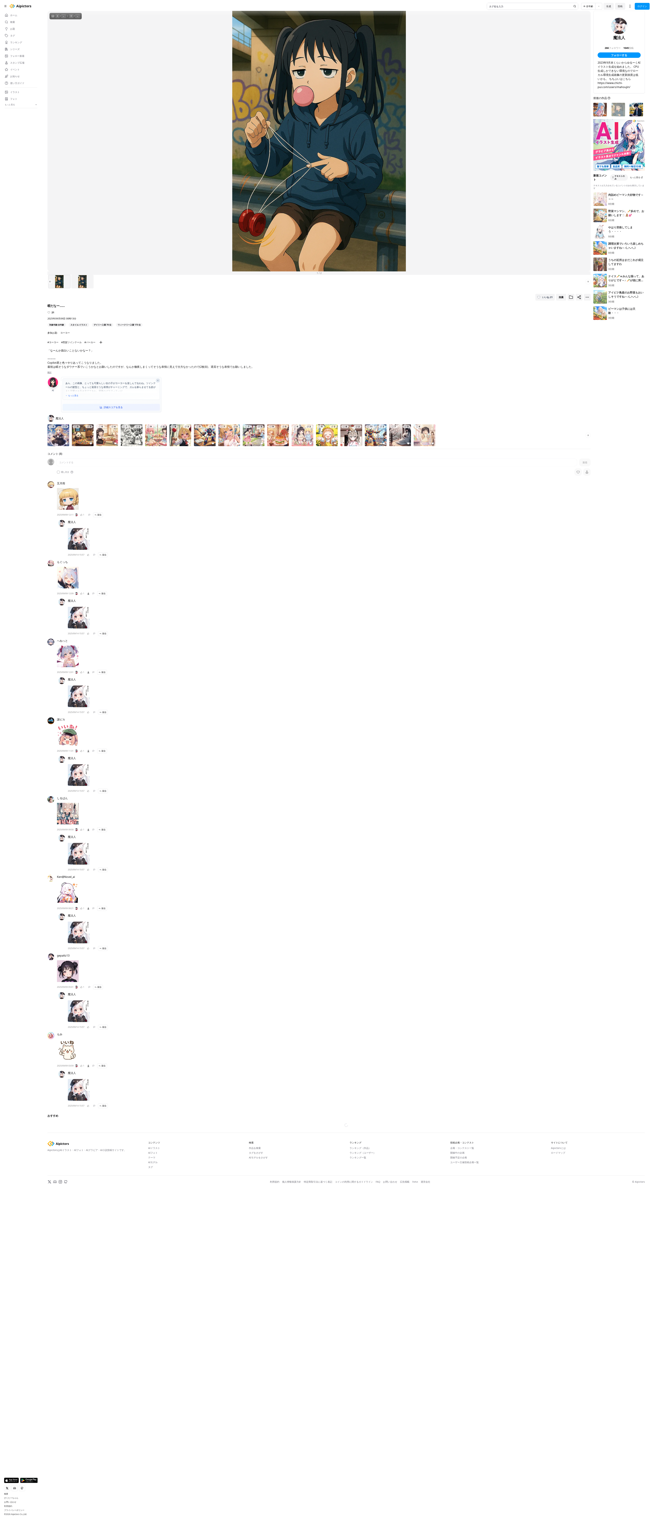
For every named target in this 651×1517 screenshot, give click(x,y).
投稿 (620, 6)
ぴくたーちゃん (11, 1498)
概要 (6, 1494)
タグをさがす (256, 1255)
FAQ (378, 1284)
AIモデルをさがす (258, 1260)
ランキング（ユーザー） (363, 1255)
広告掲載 (404, 1284)
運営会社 (425, 1284)
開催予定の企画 (458, 1260)
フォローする (619, 55)
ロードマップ (558, 1255)
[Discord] (55, 1284)
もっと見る (73, 395)
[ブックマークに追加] (571, 297)
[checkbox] (58, 472)
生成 (608, 6)
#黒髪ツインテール (71, 342)
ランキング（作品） (360, 1250)
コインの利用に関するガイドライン (354, 1284)
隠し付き (65, 472)
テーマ (151, 1260)
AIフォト (153, 1255)
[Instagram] (60, 1284)
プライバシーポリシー (14, 1510)
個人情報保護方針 (291, 1284)
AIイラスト (154, 1250)
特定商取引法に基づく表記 (318, 1284)
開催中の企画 (457, 1255)
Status (415, 1284)
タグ (150, 1269)
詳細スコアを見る (113, 407)
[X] (49, 1284)
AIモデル (153, 1264)
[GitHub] (66, 1284)
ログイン (642, 6)
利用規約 (8, 1506)
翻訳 (49, 372)
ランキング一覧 (358, 1260)
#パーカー (89, 342)
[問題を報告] (89, 514)
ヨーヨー (65, 332)
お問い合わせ (10, 1502)
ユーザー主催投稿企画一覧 (464, 1264)
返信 (99, 514)
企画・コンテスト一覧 (462, 1250)
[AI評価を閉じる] (158, 380)
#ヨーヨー (52, 342)
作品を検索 (255, 1250)
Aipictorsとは (558, 1250)
